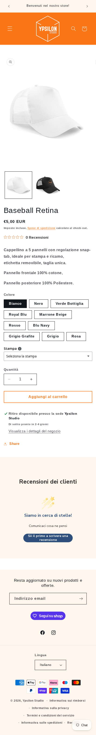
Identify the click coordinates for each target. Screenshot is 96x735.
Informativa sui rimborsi (68, 700)
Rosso (15, 325)
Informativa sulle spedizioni (41, 722)
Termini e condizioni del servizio (50, 715)
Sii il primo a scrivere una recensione (48, 538)
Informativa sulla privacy (50, 708)
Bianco (15, 303)
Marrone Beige (53, 314)
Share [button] (14, 444)
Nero (38, 303)
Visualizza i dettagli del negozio (35, 431)
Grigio (53, 336)
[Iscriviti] (81, 598)
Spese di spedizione (41, 228)
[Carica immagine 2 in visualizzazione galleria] (47, 185)
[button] (9, 28)
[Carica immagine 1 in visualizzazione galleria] (18, 185)
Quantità (11, 369)
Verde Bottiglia (69, 303)
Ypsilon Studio (33, 700)
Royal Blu (18, 314)
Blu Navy (41, 325)
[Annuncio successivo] (87, 6)
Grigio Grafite (22, 336)
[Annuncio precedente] (9, 6)
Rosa (76, 336)
